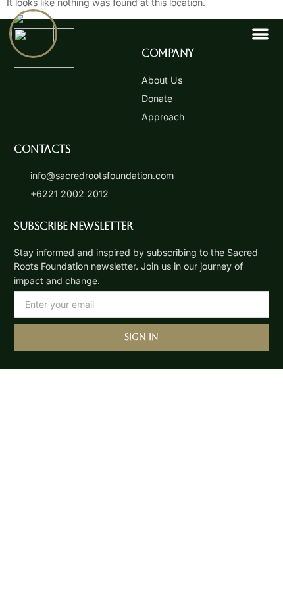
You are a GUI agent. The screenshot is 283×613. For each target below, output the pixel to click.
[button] (260, 33)
